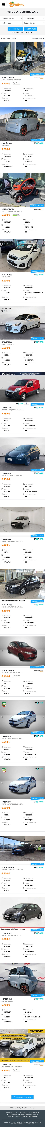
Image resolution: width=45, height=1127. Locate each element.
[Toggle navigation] (4, 4)
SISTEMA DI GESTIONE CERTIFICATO (22, 1116)
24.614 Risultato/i (15, 29)
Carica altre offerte (22, 1097)
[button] (2, 58)
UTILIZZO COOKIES (28, 1122)
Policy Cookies (16, 1122)
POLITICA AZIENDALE (17, 1124)
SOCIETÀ (7, 1122)
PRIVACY (39, 1122)
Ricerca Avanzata (17, 32)
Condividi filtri (29, 32)
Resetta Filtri (31, 29)
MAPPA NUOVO (30, 1124)
